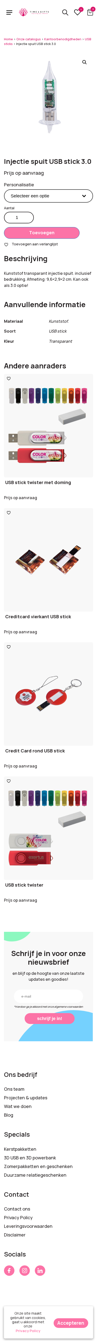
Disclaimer (15, 1235)
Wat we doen (18, 1106)
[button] (84, 62)
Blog (8, 1115)
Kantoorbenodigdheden (62, 39)
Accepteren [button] (70, 1323)
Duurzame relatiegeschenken (35, 1175)
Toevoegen (41, 232)
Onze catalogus (28, 39)
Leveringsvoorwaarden (28, 1226)
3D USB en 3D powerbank (30, 1158)
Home (8, 39)
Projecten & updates (25, 1098)
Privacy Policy (18, 1217)
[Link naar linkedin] (40, 1270)
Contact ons (17, 1209)
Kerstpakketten (20, 1149)
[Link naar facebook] (9, 1270)
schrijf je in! (49, 1018)
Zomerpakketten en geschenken (38, 1166)
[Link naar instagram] (24, 1270)
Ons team (14, 1089)
